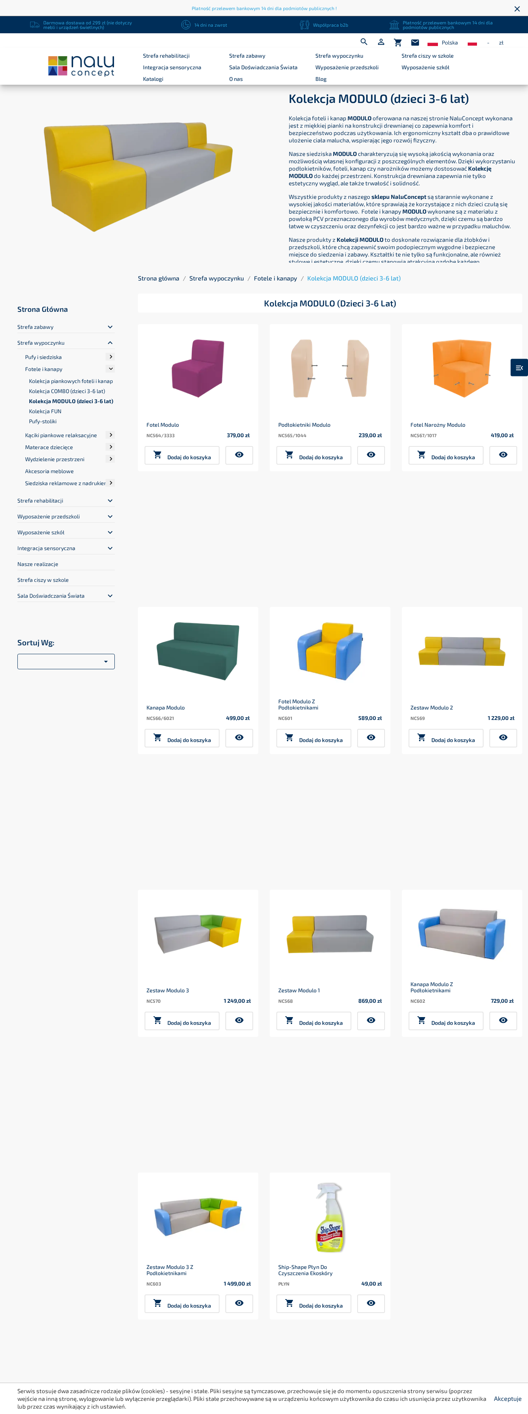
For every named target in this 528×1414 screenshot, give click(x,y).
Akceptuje (508, 1398)
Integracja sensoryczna (172, 67)
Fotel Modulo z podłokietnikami (298, 704)
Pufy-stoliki (42, 421)
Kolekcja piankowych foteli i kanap (71, 381)
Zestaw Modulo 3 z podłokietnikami (169, 1270)
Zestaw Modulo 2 (431, 707)
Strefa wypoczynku (339, 55)
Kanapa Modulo (165, 707)
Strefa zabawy (247, 55)
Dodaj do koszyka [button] (182, 455)
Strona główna (42, 308)
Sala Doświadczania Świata (263, 67)
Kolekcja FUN (45, 411)
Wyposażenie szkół (426, 67)
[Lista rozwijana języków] (433, 42)
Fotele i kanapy (43, 369)
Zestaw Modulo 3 (167, 990)
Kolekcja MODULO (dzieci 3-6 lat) (71, 401)
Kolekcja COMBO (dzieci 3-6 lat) (67, 391)
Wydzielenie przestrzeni (54, 459)
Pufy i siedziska (43, 357)
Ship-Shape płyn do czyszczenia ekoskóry (305, 1270)
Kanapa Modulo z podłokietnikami (431, 987)
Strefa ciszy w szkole (428, 55)
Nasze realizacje (37, 564)
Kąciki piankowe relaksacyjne (61, 435)
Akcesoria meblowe (49, 471)
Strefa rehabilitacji (166, 55)
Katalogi (153, 78)
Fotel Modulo (162, 424)
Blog (321, 78)
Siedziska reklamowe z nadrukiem (67, 483)
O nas (236, 78)
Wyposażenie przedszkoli (347, 67)
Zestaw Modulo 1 (299, 990)
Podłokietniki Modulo (304, 424)
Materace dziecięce (49, 447)
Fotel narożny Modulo (437, 424)
